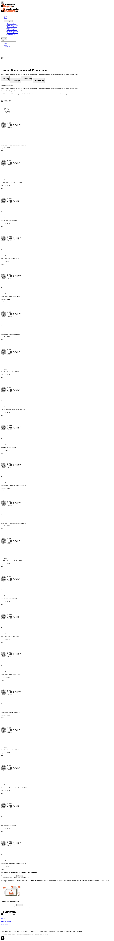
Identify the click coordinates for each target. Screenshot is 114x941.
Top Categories (8, 21)
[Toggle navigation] (2, 2)
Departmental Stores (12, 25)
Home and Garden (12, 27)
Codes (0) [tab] (6, 110)
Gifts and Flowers (12, 30)
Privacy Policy (4, 924)
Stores (5, 18)
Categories (7, 46)
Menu (2, 39)
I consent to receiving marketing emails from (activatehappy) (16, 877)
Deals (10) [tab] (7, 111)
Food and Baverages (12, 31)
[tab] (5, 78)
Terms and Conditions (6, 921)
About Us (3, 918)
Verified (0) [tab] (7, 113)
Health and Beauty (12, 24)
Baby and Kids (11, 28)
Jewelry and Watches (12, 33)
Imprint (2, 927)
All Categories (11, 34)
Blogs (5, 16)
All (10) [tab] (6, 108)
